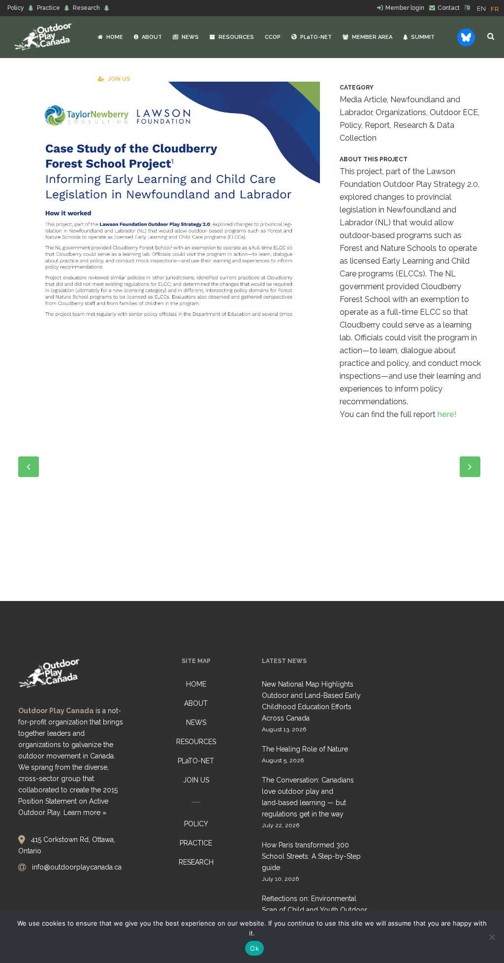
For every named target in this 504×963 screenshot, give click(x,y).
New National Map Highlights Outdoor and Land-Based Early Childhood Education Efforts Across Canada (311, 701)
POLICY (196, 824)
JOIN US (196, 780)
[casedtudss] (169, 203)
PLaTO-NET (196, 761)
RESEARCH (196, 862)
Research (86, 7)
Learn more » (84, 812)
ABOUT (196, 703)
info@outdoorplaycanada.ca (77, 867)
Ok (254, 948)
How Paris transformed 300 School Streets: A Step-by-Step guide (311, 856)
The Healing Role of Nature (305, 749)
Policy (15, 7)
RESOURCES (196, 742)
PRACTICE (196, 843)
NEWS (196, 722)
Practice (48, 7)
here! (447, 414)
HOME (196, 684)
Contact (449, 7)
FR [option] (495, 9)
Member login (404, 7)
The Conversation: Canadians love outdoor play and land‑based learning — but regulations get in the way (308, 797)
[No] (492, 937)
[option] (495, 9)
